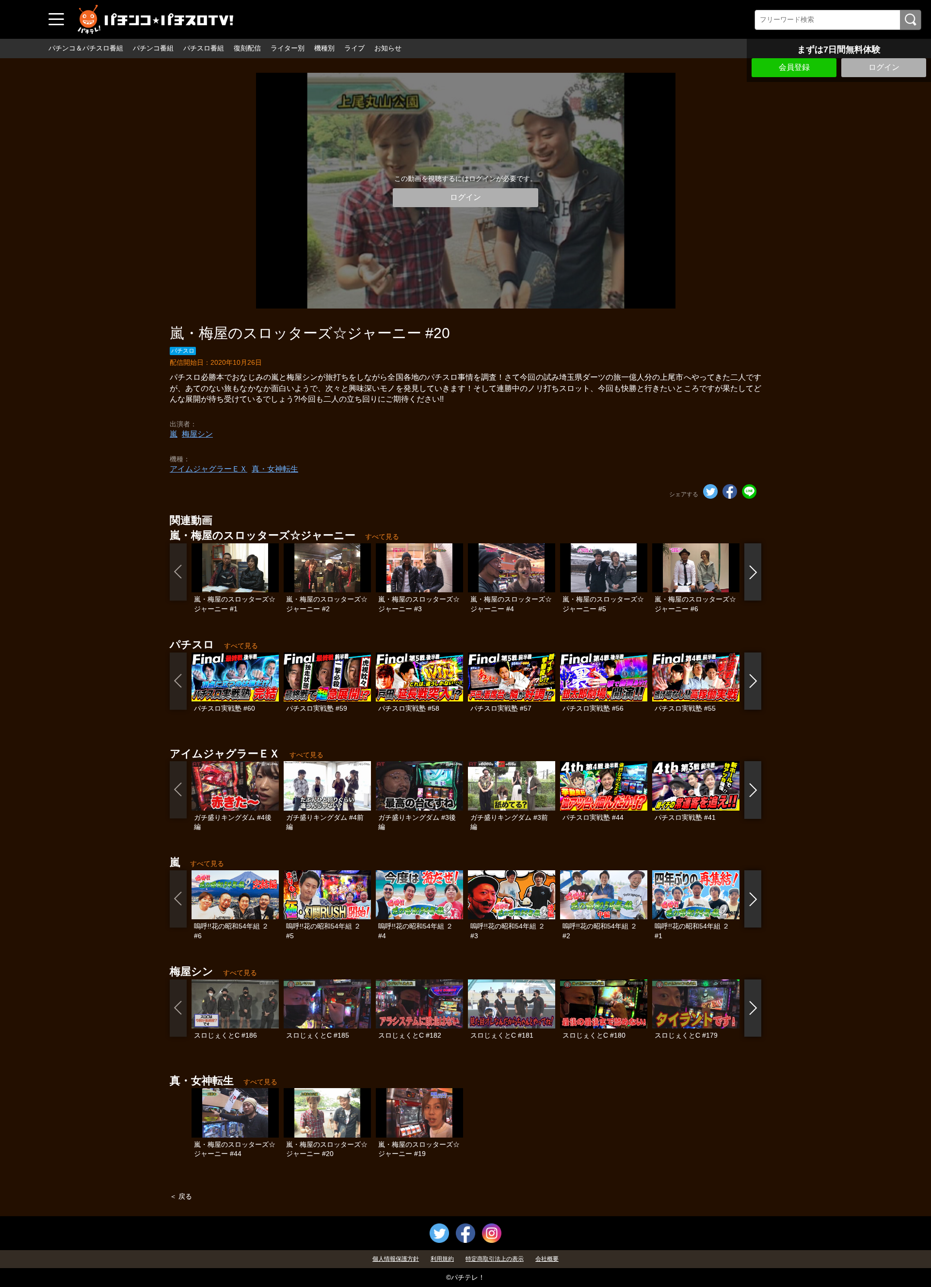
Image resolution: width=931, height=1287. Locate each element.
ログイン (883, 67)
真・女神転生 (275, 469)
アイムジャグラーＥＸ (208, 469)
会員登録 (794, 67)
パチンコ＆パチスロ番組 (85, 48)
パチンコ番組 (153, 48)
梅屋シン (197, 434)
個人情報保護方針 (395, 1258)
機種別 (324, 48)
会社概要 (547, 1258)
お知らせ (387, 48)
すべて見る (382, 536)
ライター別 (288, 48)
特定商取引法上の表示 (495, 1258)
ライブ (354, 48)
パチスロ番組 (203, 48)
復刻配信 (247, 48)
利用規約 (442, 1258)
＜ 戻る (181, 1196)
